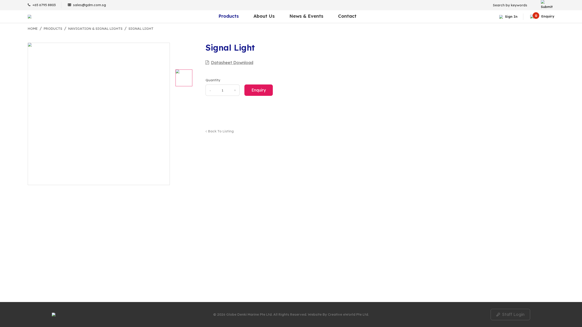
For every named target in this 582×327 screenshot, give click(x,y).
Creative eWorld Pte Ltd (348, 314)
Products (228, 16)
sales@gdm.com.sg (89, 5)
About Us (264, 16)
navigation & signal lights (95, 28)
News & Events (306, 16)
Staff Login (510, 314)
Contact (347, 16)
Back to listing (221, 131)
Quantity (213, 80)
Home (33, 28)
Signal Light (140, 28)
